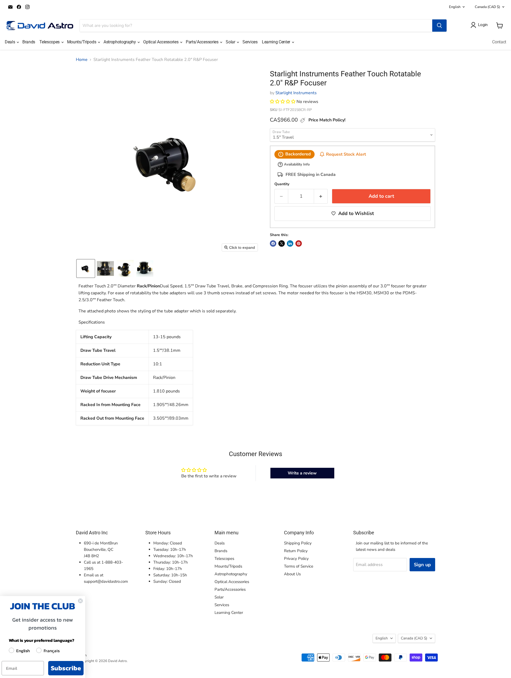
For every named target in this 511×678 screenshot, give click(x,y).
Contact (499, 41)
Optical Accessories (161, 41)
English (454, 7)
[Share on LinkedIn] (290, 243)
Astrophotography (120, 41)
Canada (487, 7)
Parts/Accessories (202, 41)
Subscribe (66, 668)
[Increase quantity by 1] (321, 196)
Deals (10, 41)
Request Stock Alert (346, 154)
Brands (28, 41)
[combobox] (256, 25)
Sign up (422, 564)
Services (249, 41)
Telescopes (49, 41)
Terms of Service (298, 566)
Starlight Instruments (296, 93)
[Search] (439, 25)
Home (82, 59)
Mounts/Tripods (82, 41)
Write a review (302, 473)
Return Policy (296, 550)
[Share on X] (281, 243)
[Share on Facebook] (273, 243)
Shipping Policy (298, 543)
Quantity (281, 184)
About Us (292, 574)
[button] (86, 268)
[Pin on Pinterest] (298, 243)
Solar (231, 41)
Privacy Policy (296, 558)
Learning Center (276, 41)
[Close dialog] (80, 600)
